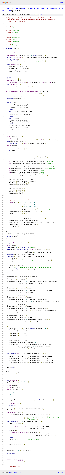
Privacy (15, 472)
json (62, 472)
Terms (19, 472)
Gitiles (10, 472)
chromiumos (15, 8)
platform (24, 8)
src (10, 11)
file (36, 15)
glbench (32, 8)
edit (41, 15)
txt (58, 472)
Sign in (61, 2)
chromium (5, 8)
